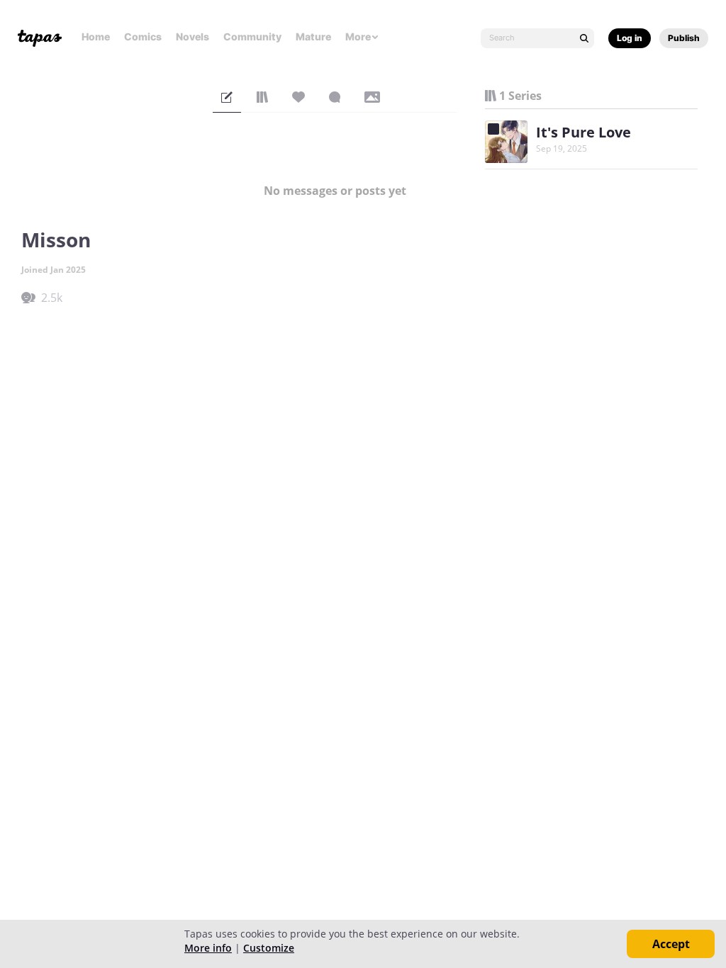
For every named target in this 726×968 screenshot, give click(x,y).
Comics (143, 36)
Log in (629, 38)
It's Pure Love (583, 132)
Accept (671, 944)
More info (208, 948)
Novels (192, 36)
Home (96, 36)
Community (252, 36)
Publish (684, 38)
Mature (313, 36)
